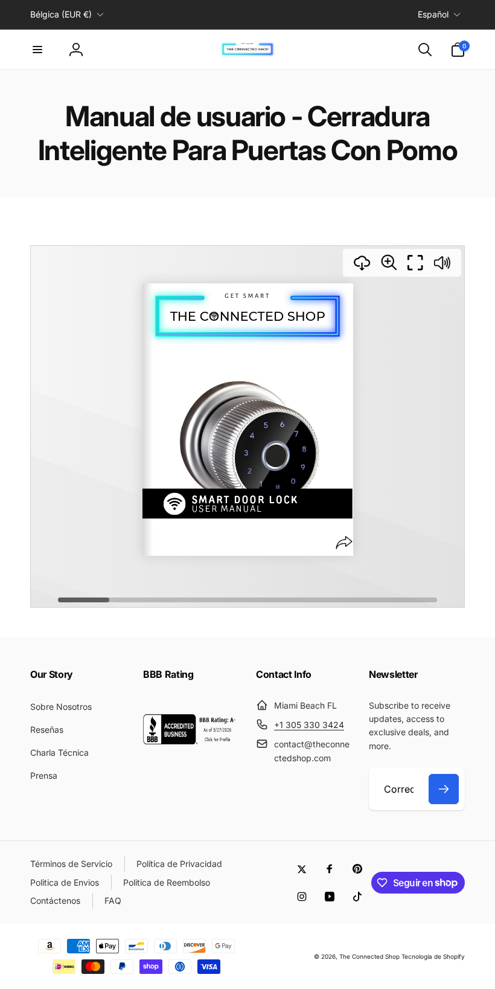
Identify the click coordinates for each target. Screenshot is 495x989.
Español (433, 14)
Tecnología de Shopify (433, 956)
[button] (37, 49)
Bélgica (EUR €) (61, 14)
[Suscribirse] (444, 789)
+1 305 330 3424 (309, 725)
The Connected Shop (369, 956)
